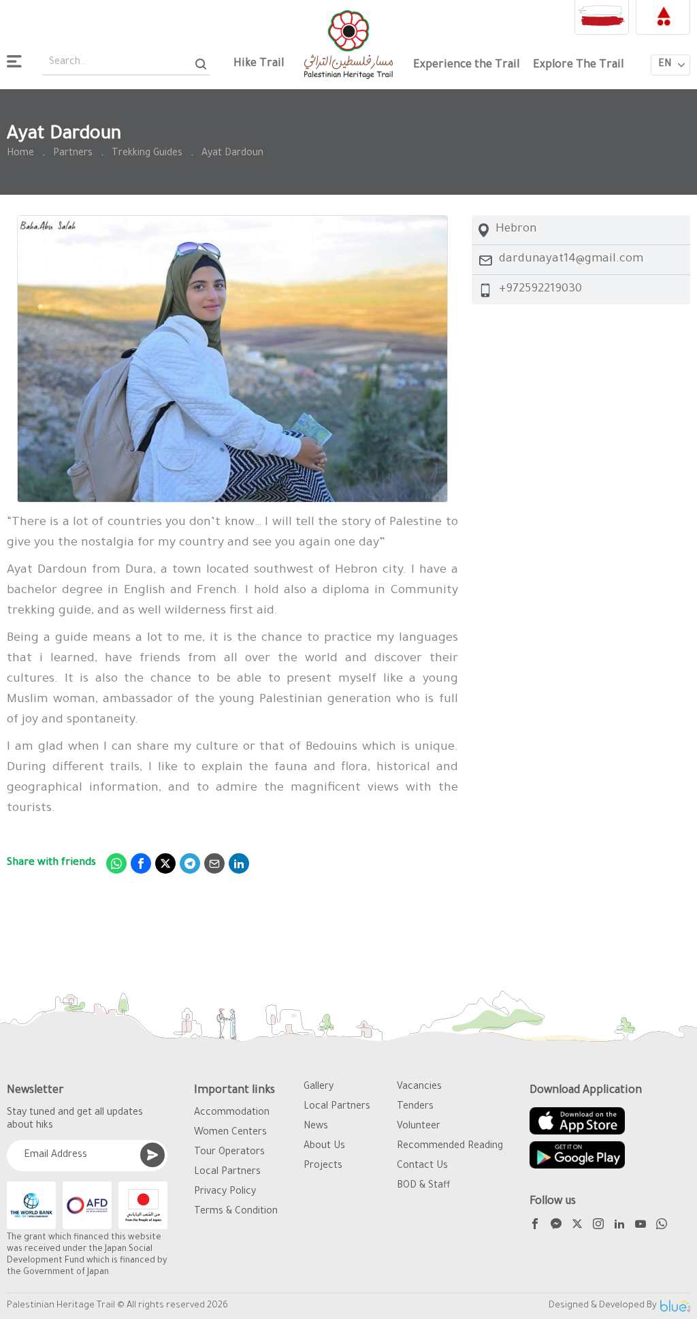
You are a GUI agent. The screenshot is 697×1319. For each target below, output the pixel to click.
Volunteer (418, 1127)
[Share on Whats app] (116, 863)
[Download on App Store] (577, 1120)
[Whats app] (661, 1226)
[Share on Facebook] (141, 863)
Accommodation (232, 1113)
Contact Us (422, 1166)
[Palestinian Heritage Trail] (348, 44)
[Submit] (152, 1155)
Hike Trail (258, 64)
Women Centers (230, 1133)
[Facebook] (535, 1226)
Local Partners (227, 1172)
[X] (577, 1226)
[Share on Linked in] (239, 863)
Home (20, 153)
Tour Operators (229, 1152)
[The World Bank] (31, 1205)
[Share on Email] (214, 863)
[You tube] (640, 1226)
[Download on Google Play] (577, 1155)
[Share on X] (165, 863)
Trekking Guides (147, 153)
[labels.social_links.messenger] (556, 1226)
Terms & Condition (236, 1212)
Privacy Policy (225, 1192)
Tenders (415, 1107)
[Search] (201, 64)
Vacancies (419, 1087)
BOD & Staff (424, 1186)
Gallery (319, 1087)
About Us (324, 1146)
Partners (73, 153)
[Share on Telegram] (190, 863)
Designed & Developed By (603, 1306)
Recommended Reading (450, 1146)
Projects (323, 1166)
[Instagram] (598, 1226)
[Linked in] (619, 1226)
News (316, 1127)
